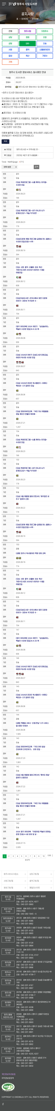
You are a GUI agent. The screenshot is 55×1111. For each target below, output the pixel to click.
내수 (27, 43)
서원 (10, 49)
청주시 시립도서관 (31, 4)
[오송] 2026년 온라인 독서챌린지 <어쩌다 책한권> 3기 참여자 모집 (31, 384)
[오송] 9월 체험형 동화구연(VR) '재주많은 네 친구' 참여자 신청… (32, 497)
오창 (44, 37)
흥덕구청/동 (34, 881)
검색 (36, 167)
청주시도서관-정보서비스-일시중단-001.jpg (34, 87)
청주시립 (27, 31)
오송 (44, 43)
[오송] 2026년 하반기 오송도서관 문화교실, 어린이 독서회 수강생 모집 (32, 356)
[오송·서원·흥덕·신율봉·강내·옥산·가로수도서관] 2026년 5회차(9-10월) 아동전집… (30, 270)
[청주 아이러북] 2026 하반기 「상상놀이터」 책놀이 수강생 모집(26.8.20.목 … (33, 327)
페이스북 (3, 1104)
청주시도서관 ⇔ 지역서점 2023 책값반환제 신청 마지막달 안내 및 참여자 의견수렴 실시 (28, 149)
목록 (5, 141)
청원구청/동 (8, 888)
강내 (10, 56)
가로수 (44, 56)
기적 (10, 62)
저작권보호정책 (8, 1078)
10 (43, 856)
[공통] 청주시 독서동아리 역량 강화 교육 (31, 553)
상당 (10, 37)
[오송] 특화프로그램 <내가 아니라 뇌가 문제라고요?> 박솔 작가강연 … (30, 211)
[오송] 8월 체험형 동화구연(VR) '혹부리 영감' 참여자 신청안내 (33, 776)
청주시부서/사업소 (11, 874)
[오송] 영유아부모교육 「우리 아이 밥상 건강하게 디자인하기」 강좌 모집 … (30, 748)
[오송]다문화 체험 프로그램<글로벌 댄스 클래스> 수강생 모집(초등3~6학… (34, 240)
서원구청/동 (8, 881)
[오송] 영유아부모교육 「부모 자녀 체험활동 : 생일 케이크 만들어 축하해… (32, 412)
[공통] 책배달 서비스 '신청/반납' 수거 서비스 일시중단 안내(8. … (32, 724)
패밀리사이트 (35, 888)
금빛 (10, 43)
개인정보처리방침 (8, 1074)
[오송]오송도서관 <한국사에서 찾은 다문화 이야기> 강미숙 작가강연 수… (31, 299)
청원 (27, 37)
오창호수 (44, 31)
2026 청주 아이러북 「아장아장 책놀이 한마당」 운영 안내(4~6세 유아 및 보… (34, 833)
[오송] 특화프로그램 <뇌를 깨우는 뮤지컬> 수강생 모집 (31, 183)
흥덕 (27, 49)
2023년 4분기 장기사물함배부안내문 (28, 155)
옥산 (27, 56)
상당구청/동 (34, 874)
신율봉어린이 (45, 49)
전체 (10, 31)
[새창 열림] (8, 1091)
